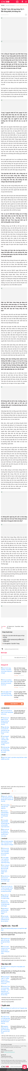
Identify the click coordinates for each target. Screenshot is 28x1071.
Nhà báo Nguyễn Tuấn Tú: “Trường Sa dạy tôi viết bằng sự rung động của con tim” (18, 978)
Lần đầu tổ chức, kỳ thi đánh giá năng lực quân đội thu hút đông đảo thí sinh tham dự (18, 1018)
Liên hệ (8, 1068)
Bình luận (4, 652)
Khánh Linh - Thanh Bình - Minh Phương (15, 627)
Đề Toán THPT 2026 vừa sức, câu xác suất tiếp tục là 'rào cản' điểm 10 (14, 1036)
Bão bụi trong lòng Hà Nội (8, 1001)
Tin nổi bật (16, 675)
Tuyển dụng (13, 1068)
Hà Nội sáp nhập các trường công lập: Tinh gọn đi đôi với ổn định (18, 748)
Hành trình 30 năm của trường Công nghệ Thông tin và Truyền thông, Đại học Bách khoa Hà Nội (20, 888)
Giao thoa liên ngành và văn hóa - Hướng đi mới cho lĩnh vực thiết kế (18, 917)
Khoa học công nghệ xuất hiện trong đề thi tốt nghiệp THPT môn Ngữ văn (13, 1038)
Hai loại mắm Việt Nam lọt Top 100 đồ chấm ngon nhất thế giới (18, 901)
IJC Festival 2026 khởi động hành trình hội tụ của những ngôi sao (18, 812)
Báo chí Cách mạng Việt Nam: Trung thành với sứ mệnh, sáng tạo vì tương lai (20, 670)
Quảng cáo (19, 1068)
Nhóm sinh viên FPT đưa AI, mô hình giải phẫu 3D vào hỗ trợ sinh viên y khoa (18, 831)
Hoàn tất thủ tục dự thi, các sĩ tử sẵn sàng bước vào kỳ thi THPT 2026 (18, 876)
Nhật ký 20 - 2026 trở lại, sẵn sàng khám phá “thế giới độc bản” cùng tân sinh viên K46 (20, 799)
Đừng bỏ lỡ (4, 665)
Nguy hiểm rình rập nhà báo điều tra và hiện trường (18, 895)
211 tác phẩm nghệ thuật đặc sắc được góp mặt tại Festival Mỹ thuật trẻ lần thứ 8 (18, 822)
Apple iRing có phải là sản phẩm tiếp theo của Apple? (17, 909)
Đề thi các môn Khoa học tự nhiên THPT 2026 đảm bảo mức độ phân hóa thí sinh (20, 682)
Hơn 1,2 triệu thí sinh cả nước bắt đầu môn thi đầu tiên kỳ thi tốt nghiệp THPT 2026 (18, 866)
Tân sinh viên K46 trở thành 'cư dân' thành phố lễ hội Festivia (19, 712)
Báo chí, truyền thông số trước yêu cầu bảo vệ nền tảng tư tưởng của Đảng (19, 948)
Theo (3, 627)
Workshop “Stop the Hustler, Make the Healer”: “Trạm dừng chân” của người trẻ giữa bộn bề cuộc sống (18, 988)
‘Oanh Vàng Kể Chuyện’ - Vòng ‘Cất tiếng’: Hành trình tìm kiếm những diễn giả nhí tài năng (17, 737)
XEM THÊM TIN (14, 703)
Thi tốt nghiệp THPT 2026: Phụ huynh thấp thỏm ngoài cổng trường (20, 694)
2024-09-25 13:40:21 (5, 14)
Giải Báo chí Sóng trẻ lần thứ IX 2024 (11, 649)
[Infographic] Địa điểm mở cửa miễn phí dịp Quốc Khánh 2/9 (18, 939)
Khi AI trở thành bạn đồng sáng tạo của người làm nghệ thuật (13, 933)
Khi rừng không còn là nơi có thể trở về (11, 958)
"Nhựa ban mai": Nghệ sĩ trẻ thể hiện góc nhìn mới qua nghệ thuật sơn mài (18, 718)
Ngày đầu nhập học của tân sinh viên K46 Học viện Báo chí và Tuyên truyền (18, 727)
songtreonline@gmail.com (9, 1052)
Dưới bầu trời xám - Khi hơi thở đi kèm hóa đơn (13, 997)
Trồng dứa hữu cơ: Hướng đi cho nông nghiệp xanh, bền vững (13, 972)
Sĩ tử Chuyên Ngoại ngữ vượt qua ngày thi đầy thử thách (14, 1040)
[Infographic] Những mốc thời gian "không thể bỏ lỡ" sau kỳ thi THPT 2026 (18, 1028)
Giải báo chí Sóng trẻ (10, 5)
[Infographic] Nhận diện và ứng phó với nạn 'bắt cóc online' (14, 956)
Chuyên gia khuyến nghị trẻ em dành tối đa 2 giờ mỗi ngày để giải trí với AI (14, 960)
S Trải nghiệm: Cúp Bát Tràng (11, 643)
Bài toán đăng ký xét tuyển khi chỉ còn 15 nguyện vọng (14, 1011)
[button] (12, 791)
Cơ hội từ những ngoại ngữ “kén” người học (18, 806)
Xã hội (2, 5)
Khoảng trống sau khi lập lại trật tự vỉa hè (11, 999)
